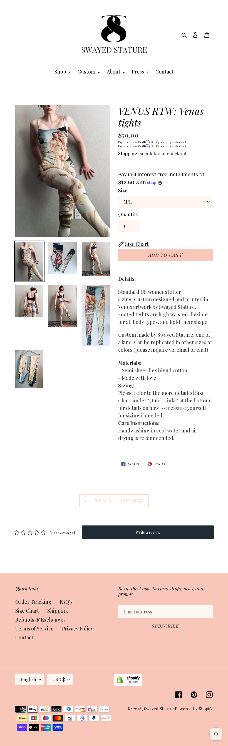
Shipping (127, 153)
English (28, 679)
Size (123, 190)
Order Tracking (33, 601)
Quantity (128, 214)
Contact (24, 637)
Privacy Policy (77, 628)
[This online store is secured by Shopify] (128, 684)
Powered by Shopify (194, 708)
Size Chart (27, 610)
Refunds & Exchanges (40, 619)
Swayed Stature (159, 708)
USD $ (58, 679)
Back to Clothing (118, 500)
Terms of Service (34, 628)
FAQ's (66, 601)
